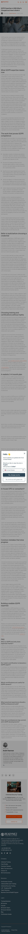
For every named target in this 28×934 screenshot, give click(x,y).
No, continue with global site (14, 479)
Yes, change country (14, 475)
